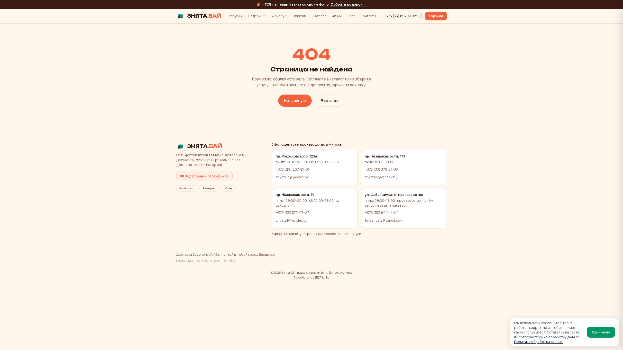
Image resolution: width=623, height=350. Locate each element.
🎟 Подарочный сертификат (204, 176)
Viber (228, 188)
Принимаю (601, 332)
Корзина (436, 16)
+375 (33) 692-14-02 (400, 16)
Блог (351, 16)
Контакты (368, 16)
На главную (295, 100)
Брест (218, 261)
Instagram (186, 188)
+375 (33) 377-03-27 (292, 212)
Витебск (229, 261)
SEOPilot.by (321, 277)
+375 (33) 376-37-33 (381, 169)
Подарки (256, 16)
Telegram (209, 188)
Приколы (300, 16)
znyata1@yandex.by (291, 220)
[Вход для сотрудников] (421, 16)
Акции (337, 16)
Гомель (181, 261)
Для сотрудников (340, 273)
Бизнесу (279, 16)
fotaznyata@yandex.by (383, 220)
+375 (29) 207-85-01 (292, 169)
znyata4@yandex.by (381, 177)
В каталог (330, 100)
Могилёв (194, 261)
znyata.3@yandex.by (292, 177)
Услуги (235, 16)
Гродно (207, 261)
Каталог (319, 16)
